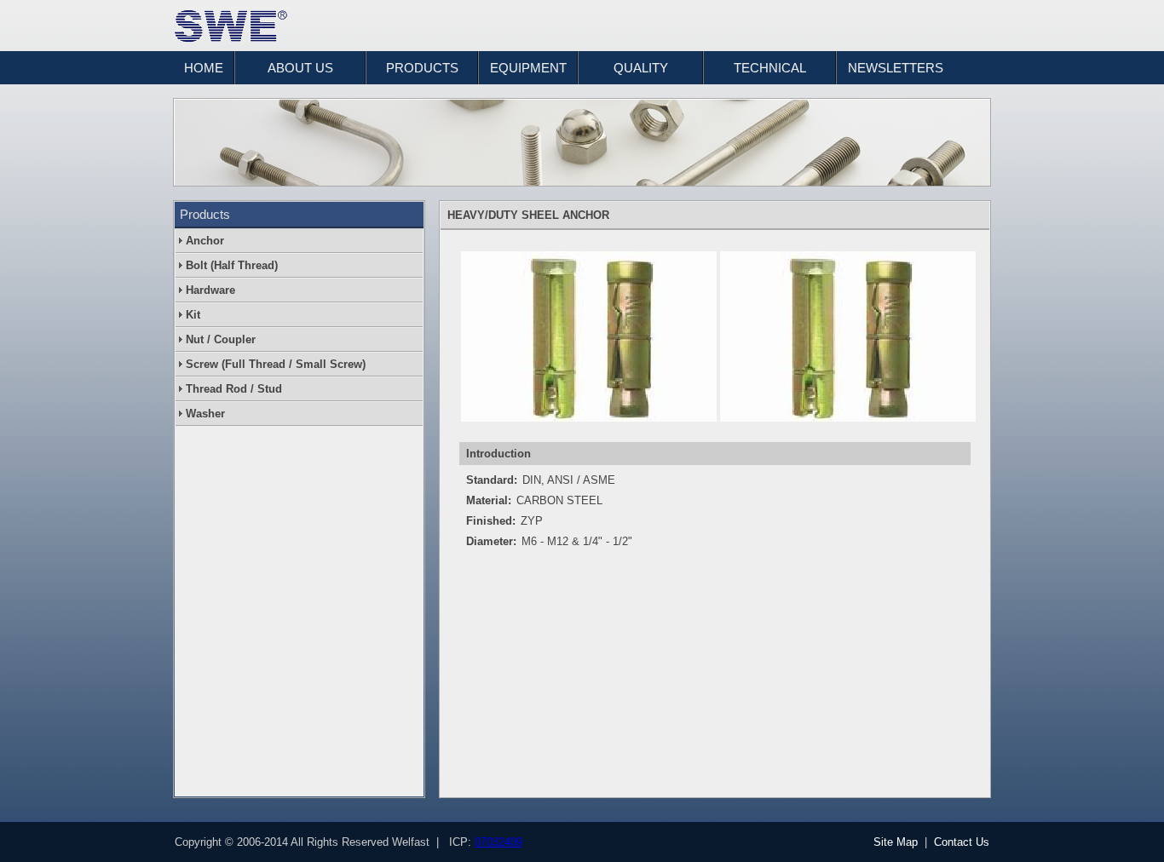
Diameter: (491, 541)
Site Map (895, 842)
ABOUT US (300, 67)
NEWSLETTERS (895, 67)
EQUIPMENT (528, 67)
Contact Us (961, 842)
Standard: (491, 480)
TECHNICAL (770, 67)
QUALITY (641, 67)
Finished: (491, 520)
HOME (203, 67)
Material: (488, 500)
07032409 (498, 842)
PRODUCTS (422, 67)
